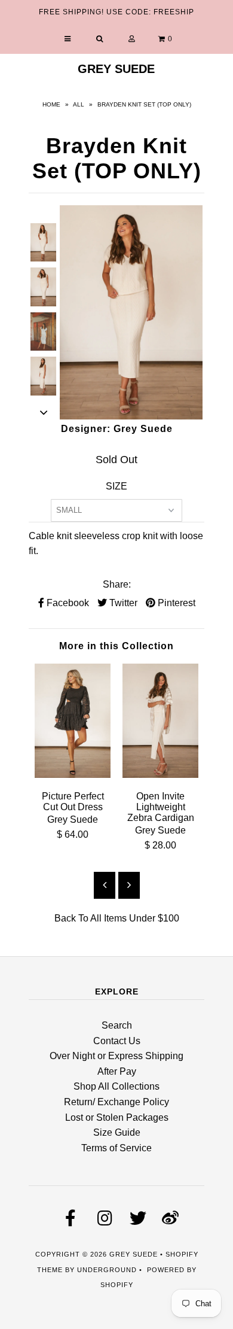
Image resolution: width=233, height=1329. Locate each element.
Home (51, 104)
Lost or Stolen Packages (116, 1117)
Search (117, 1025)
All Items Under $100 (134, 918)
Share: (117, 584)
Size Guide (116, 1132)
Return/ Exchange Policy (116, 1102)
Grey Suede (116, 68)
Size (116, 486)
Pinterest (175, 603)
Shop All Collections (116, 1086)
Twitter (122, 603)
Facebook (66, 603)
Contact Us (116, 1041)
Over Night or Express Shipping (116, 1056)
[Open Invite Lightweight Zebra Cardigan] (160, 775)
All (78, 104)
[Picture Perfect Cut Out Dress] (73, 775)
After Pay (116, 1071)
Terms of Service (116, 1148)
